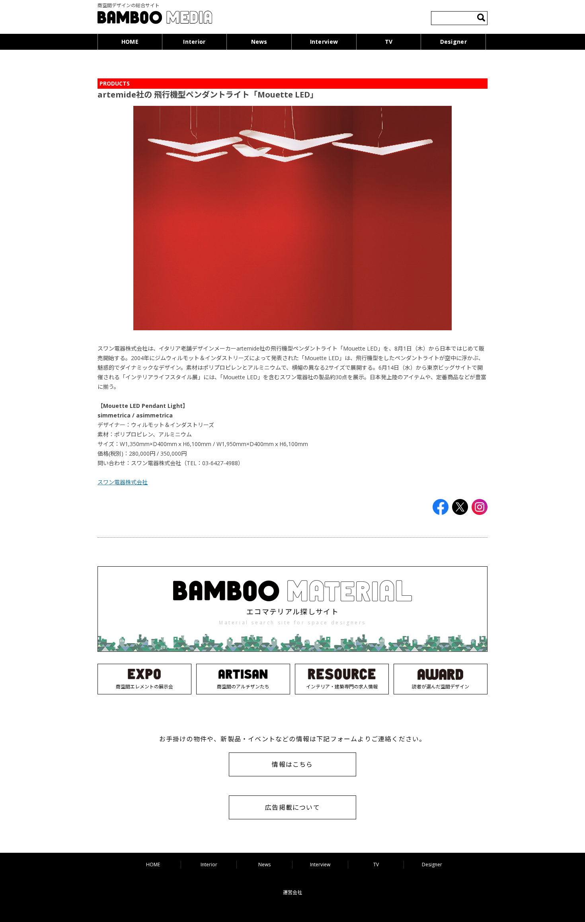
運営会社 (292, 892)
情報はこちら (292, 764)
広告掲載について (292, 807)
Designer (453, 41)
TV (389, 41)
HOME (129, 41)
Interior (194, 41)
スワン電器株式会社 (123, 482)
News (259, 41)
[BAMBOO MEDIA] (155, 18)
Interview (324, 41)
